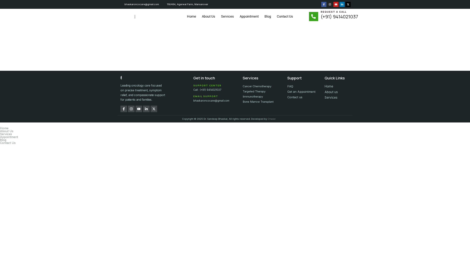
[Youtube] (336, 4)
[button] (235, 134)
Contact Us (285, 16)
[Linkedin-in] (342, 4)
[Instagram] (329, 4)
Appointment (249, 16)
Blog (268, 16)
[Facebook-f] (323, 4)
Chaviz (272, 118)
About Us (208, 16)
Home (191, 16)
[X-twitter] (348, 4)
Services (227, 16)
